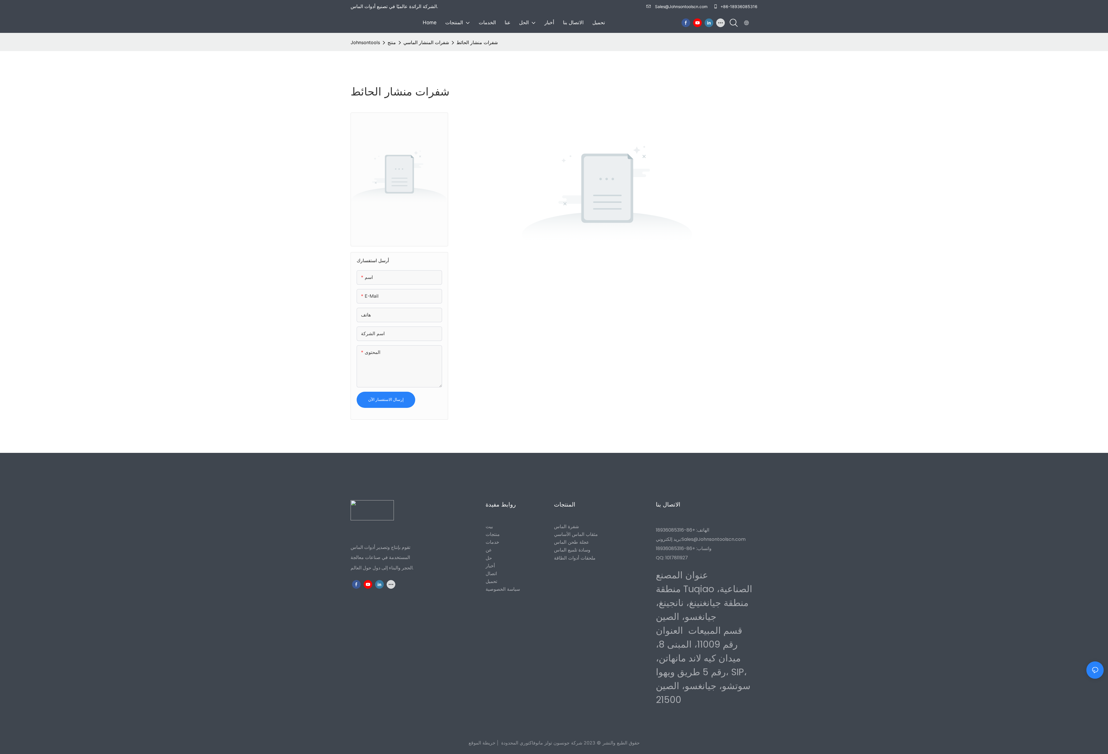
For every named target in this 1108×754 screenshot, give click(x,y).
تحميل (491, 581)
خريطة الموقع (482, 743)
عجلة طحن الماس (571, 542)
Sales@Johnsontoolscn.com (681, 6)
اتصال (491, 574)
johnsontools (365, 42)
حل (489, 558)
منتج (392, 42)
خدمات (492, 542)
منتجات (493, 534)
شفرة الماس (566, 526)
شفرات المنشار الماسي (426, 42)
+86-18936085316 (738, 6)
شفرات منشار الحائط (477, 42)
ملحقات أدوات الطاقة (575, 558)
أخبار (490, 566)
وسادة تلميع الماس (572, 550)
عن (489, 550)
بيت (489, 526)
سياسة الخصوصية (503, 589)
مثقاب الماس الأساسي (576, 534)
